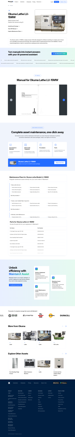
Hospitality (20, 408)
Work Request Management (10, 425)
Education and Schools (22, 399)
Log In (52, 1)
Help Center (50, 393)
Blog (39, 399)
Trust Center (60, 395)
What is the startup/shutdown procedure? (58, 63)
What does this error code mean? (57, 60)
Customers (15, 383)
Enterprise (29, 1)
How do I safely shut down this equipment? (42, 60)
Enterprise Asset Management (11, 396)
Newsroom (30, 399)
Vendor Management (12, 430)
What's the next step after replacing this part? (25, 60)
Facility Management (22, 406)
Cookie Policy (60, 404)
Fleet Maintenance (21, 404)
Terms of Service (61, 397)
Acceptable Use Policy (62, 408)
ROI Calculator (40, 408)
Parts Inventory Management (11, 408)
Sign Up (56, 1)
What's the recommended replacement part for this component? (38, 63)
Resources (36, 383)
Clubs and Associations (22, 397)
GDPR (59, 406)
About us (29, 393)
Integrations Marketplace (10, 402)
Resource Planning (11, 427)
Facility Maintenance (12, 413)
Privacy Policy (60, 399)
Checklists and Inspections (10, 411)
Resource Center (41, 395)
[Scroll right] (66, 326)
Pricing (33, 1)
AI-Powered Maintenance (10, 422)
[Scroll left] (63, 326)
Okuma (11, 5)
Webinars (39, 404)
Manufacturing (20, 393)
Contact (49, 397)
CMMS (9, 393)
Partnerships (30, 397)
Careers (29, 395)
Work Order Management (10, 419)
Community (40, 406)
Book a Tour (63, 1)
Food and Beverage (21, 395)
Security (59, 393)
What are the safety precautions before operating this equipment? (15, 63)
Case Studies (40, 393)
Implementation (51, 395)
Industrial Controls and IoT (12, 399)
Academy (39, 397)
